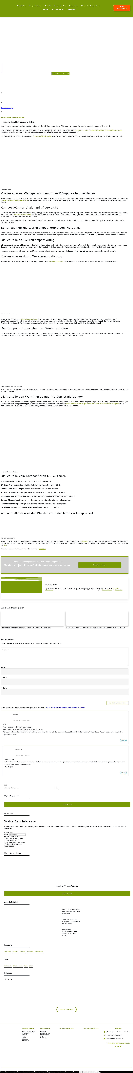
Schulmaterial (25, 1033)
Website (4, 688)
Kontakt (24, 1037)
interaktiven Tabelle (56, 261)
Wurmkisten (30, 951)
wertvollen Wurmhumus (22, 215)
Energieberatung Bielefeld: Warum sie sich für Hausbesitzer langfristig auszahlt (67, 922)
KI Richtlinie (42, 549)
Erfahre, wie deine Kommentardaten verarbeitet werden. (65, 708)
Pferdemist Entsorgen (60, 73)
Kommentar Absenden (117, 703)
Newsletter (15, 951)
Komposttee (118, 590)
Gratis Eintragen (9, 846)
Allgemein (22, 951)
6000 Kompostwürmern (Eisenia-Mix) (14, 200)
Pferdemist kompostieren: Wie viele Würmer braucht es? (32, 622)
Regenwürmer (107, 590)
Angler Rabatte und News (15, 842)
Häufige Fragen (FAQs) (28, 1031)
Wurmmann (18, 749)
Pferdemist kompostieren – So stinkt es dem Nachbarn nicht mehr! (97, 622)
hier (5, 545)
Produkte (24, 1034)
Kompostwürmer (39, 951)
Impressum (25, 1039)
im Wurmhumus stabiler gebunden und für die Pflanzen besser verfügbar (92, 404)
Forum (24, 1036)
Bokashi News (11, 840)
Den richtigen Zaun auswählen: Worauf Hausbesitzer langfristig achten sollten (67, 912)
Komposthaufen (44, 1034)
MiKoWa (84, 541)
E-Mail (4, 678)
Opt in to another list (11, 836)
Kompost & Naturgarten (14, 838)
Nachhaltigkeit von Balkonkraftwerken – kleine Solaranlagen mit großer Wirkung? (67, 933)
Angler (42, 1036)
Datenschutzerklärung (92, 1072)
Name (3, 667)
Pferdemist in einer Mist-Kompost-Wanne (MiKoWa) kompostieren (98, 130)
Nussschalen (8, 965)
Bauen (20, 965)
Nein (84, 1072)
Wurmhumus (8, 951)
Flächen (15, 965)
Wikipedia (42, 136)
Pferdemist (43, 1037)
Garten (30, 965)
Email (6, 834)
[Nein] (100, 1072)
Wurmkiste (43, 1031)
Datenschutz (25, 1040)
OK (81, 1072)
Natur (25, 965)
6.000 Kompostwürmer (29, 319)
